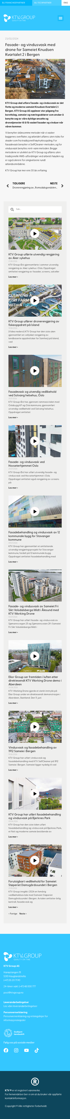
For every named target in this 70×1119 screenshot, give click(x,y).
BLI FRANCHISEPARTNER (13, 3)
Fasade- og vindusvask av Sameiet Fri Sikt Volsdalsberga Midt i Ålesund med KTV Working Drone (33, 610)
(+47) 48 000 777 (27, 986)
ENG (66, 3)
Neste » (23, 914)
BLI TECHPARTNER (42, 3)
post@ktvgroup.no (13, 993)
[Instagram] (16, 1050)
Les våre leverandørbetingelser (20, 1006)
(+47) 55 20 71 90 (12, 980)
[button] (60, 18)
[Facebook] (6, 1050)
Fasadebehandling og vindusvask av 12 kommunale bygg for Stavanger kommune (34, 536)
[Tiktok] (36, 1050)
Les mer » (13, 277)
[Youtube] (26, 1050)
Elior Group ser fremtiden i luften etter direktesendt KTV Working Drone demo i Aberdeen (35, 681)
